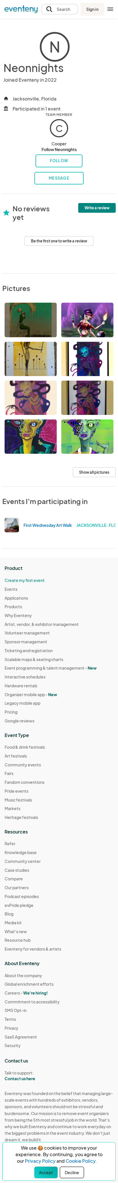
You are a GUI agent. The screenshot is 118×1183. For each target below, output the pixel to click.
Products (13, 606)
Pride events (16, 791)
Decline (72, 1172)
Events (11, 589)
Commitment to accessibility (32, 1001)
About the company (23, 975)
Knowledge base (21, 852)
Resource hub (18, 940)
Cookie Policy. (81, 1161)
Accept (46, 1172)
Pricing (11, 711)
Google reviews (19, 720)
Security (13, 1045)
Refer (10, 843)
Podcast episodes (22, 896)
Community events (23, 764)
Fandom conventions (24, 782)
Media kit (13, 922)
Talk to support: (20, 1075)
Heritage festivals (21, 817)
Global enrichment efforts (29, 984)
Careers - (26, 992)
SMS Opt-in (16, 1010)
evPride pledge (19, 905)
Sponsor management (26, 641)
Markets (12, 808)
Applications (16, 597)
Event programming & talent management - (51, 667)
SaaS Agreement (21, 1036)
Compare (14, 878)
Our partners (17, 887)
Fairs (9, 773)
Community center (23, 861)
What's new (16, 931)
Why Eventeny (18, 615)
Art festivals (16, 755)
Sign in (92, 9)
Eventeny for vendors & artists (33, 948)
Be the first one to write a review (59, 241)
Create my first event (25, 580)
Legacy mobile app (22, 703)
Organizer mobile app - (31, 694)
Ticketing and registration (29, 650)
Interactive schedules (25, 676)
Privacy (11, 1028)
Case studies (17, 870)
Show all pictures (94, 472)
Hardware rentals (21, 685)
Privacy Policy (40, 1161)
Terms (10, 1019)
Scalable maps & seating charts (34, 659)
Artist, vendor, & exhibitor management (42, 624)
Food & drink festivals (25, 747)
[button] (60, 9)
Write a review (96, 208)
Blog (9, 913)
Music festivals (18, 799)
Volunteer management (27, 632)
